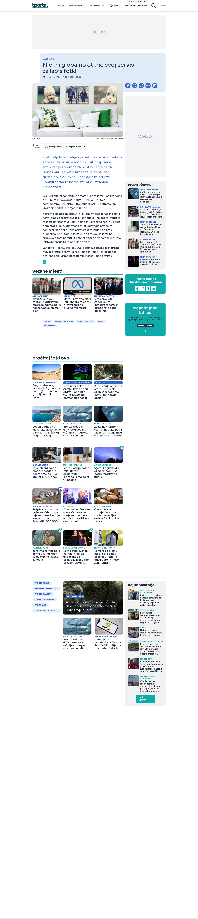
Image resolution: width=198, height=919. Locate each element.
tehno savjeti (43, 594)
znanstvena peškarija (46, 610)
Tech (61, 5)
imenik (131, 1)
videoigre (40, 605)
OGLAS (99, 32)
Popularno (76, 5)
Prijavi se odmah (145, 325)
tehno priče (42, 583)
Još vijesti (143, 699)
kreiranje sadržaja (54, 208)
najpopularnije (141, 585)
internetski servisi (64, 321)
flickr (101, 321)
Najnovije (97, 5)
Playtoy (141, 1)
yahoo (47, 321)
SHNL (117, 5)
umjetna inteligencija (46, 588)
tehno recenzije (44, 599)
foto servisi (49, 326)
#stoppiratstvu (136, 5)
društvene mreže (85, 321)
